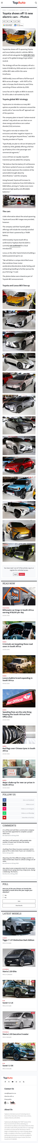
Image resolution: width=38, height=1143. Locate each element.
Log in (15, 574)
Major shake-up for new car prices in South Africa (19, 784)
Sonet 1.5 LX (8, 1003)
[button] (36, 2)
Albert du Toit (24, 10)
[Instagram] (16, 1082)
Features (6, 608)
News (4, 10)
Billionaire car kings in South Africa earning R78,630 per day (18, 611)
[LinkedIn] (11, 21)
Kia (4, 1001)
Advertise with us (9, 1096)
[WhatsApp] (20, 1082)
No (5, 897)
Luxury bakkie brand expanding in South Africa (17, 679)
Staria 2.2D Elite (10, 971)
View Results (19, 905)
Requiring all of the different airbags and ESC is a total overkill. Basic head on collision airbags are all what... (19, 860)
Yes (6, 895)
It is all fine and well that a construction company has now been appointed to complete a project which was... (18, 832)
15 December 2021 (12, 10)
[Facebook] (5, 1082)
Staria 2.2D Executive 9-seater (16, 1034)
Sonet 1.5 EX (8, 1065)
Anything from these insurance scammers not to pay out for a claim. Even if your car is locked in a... (19, 850)
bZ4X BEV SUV (28, 55)
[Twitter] (7, 21)
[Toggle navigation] (2, 2)
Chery (5, 938)
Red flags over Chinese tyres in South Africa (19, 750)
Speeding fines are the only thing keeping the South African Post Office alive (17, 715)
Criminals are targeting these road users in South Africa (18, 645)
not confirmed (15, 245)
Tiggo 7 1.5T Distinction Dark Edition (18, 940)
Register (22, 574)
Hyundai (6, 969)
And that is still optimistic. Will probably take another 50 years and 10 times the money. (17, 841)
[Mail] (18, 21)
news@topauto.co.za (10, 1093)
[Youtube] (12, 1082)
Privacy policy (7, 1099)
